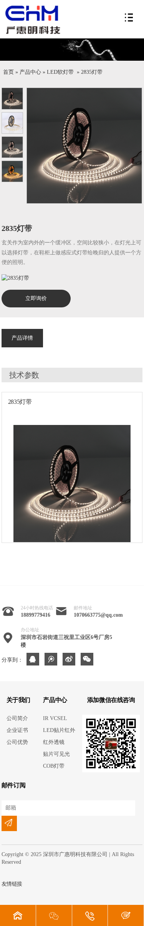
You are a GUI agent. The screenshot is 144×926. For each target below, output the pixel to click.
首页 (8, 72)
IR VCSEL (55, 718)
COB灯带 (54, 766)
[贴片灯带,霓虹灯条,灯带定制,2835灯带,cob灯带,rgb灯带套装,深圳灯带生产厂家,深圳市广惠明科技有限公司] (36, 20)
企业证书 (17, 730)
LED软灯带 (60, 72)
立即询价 (36, 298)
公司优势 (17, 742)
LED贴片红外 (59, 730)
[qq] (32, 659)
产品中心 (30, 72)
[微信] (87, 659)
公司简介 (17, 718)
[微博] (69, 659)
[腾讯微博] (51, 659)
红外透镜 (54, 742)
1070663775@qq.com (98, 615)
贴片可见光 (56, 754)
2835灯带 (92, 72)
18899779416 (35, 615)
